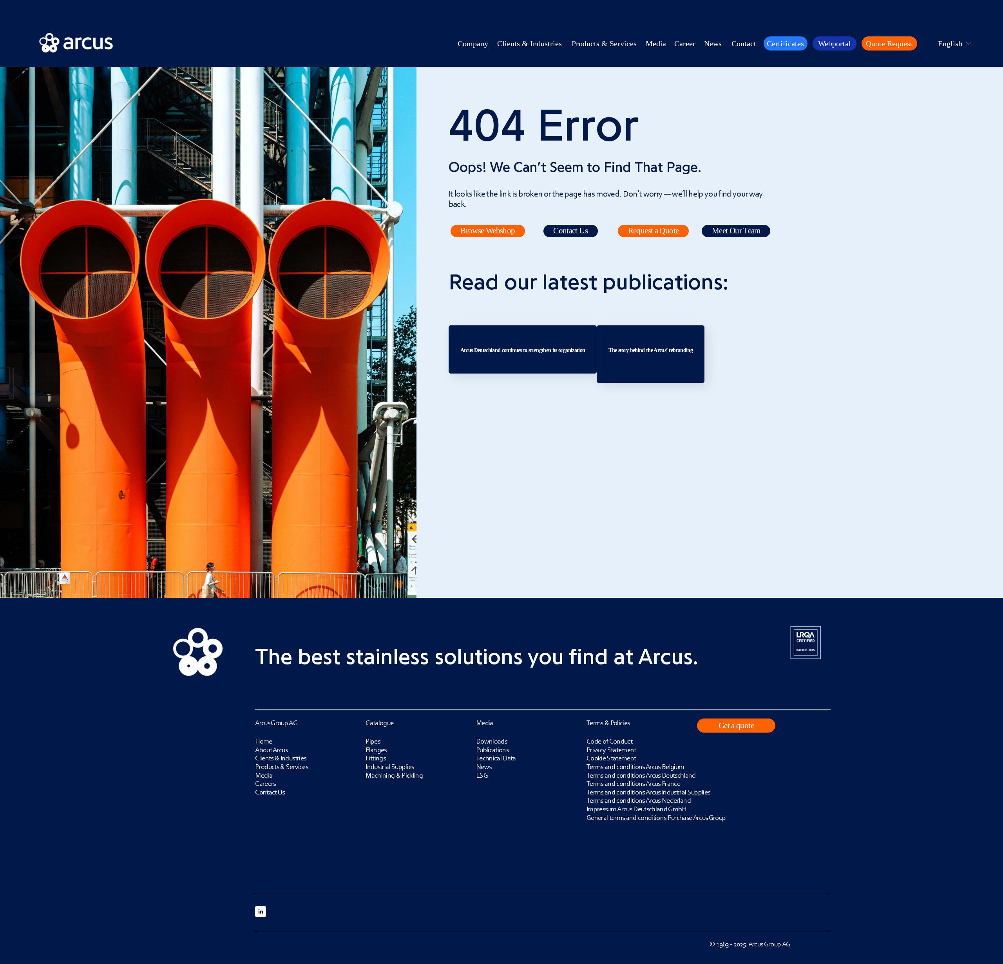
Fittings (376, 758)
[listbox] (950, 43)
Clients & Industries (529, 43)
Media (263, 775)
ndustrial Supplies (390, 766)
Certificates (785, 43)
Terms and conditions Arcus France (633, 783)
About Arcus (271, 750)
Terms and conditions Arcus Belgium (635, 766)
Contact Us (570, 230)
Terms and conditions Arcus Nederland (639, 800)
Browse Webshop (487, 230)
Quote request (889, 43)
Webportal (834, 43)
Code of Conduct (609, 741)
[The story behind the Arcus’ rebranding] (650, 328)
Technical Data (496, 758)
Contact (743, 43)
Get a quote (736, 725)
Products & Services (281, 766)
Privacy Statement (611, 750)
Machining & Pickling (394, 775)
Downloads (491, 741)
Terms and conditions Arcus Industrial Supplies (648, 792)
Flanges (376, 750)
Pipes (373, 741)
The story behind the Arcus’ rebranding (650, 350)
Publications (492, 750)
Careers (265, 783)
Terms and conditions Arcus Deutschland (641, 775)
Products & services (604, 43)
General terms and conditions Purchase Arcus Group (656, 817)
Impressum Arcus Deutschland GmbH (636, 809)
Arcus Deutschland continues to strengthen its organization (522, 350)
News (713, 43)
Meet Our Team (736, 230)
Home (263, 741)
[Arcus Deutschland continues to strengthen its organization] (523, 328)
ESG (482, 775)
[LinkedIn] (260, 911)
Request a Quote (653, 230)
